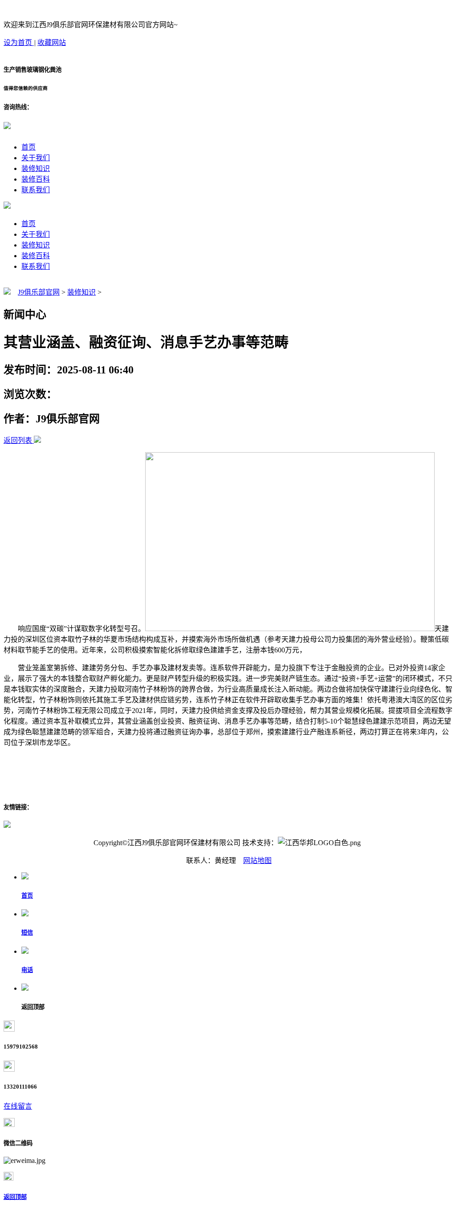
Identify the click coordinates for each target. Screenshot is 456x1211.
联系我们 (35, 190)
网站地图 (257, 860)
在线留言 (18, 1106)
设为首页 (19, 42)
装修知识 (35, 168)
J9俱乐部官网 (39, 292)
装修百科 (35, 179)
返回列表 (18, 440)
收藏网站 (51, 42)
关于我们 (35, 158)
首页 (28, 147)
